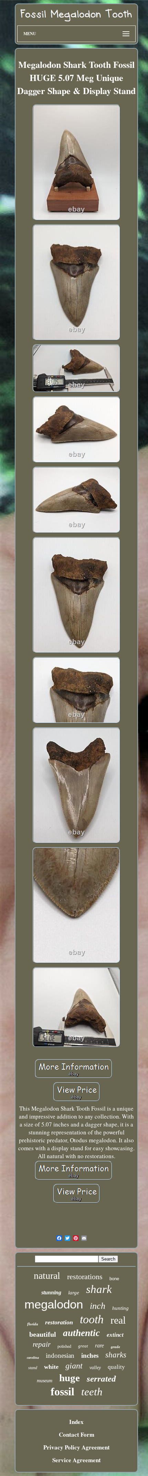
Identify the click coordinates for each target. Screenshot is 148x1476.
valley (95, 1367)
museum (44, 1380)
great (83, 1345)
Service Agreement (76, 1460)
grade (115, 1347)
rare (99, 1345)
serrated (101, 1378)
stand (32, 1367)
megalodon (53, 1304)
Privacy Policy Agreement (76, 1447)
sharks (115, 1355)
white (51, 1366)
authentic (81, 1333)
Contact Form (76, 1434)
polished (64, 1346)
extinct (115, 1335)
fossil (62, 1391)
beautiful (42, 1334)
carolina (33, 1357)
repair (42, 1344)
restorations (85, 1276)
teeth (92, 1392)
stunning (51, 1292)
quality (116, 1367)
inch (97, 1306)
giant (74, 1365)
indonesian (60, 1355)
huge (69, 1377)
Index (76, 1421)
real (118, 1320)
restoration (59, 1322)
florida (32, 1324)
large (73, 1292)
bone (114, 1278)
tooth (92, 1319)
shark (99, 1289)
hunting (120, 1308)
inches (89, 1355)
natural (47, 1275)
